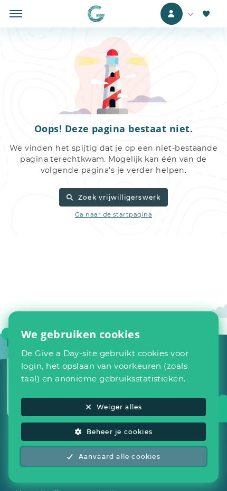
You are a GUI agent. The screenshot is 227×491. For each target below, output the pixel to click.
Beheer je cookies (120, 432)
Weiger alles (119, 407)
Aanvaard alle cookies (119, 456)
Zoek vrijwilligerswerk (119, 197)
